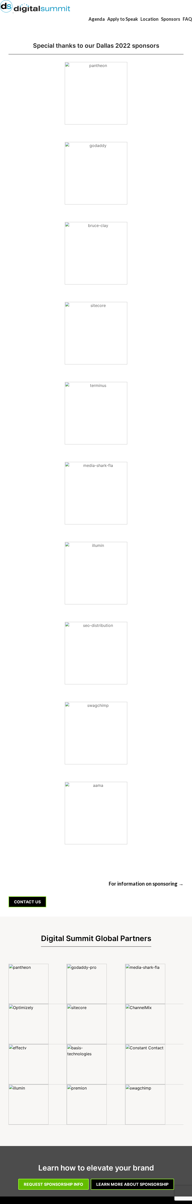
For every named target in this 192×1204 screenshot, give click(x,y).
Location (149, 19)
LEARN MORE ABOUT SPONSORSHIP (132, 1184)
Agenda (96, 19)
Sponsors (170, 19)
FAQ (187, 19)
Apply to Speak (122, 19)
